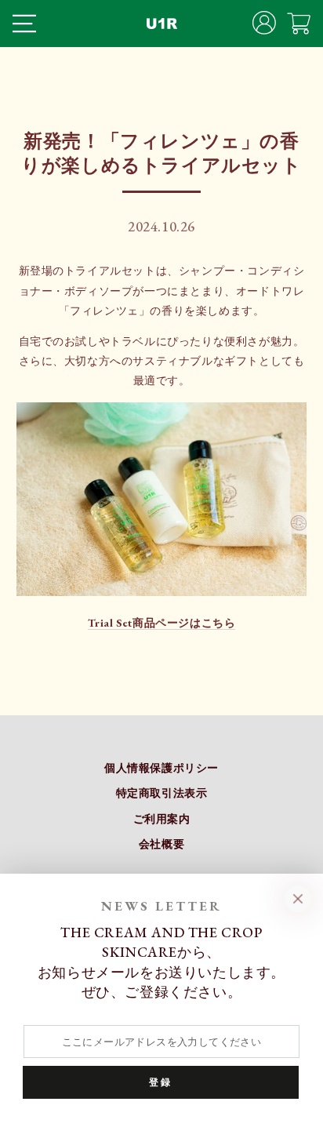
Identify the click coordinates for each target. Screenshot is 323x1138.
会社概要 (161, 844)
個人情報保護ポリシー (161, 768)
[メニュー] (24, 23)
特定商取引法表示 (162, 793)
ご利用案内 (162, 819)
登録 (160, 1082)
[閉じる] (298, 899)
